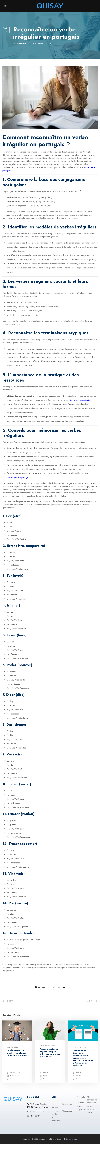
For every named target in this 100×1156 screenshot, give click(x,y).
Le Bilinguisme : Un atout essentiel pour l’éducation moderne (17, 1053)
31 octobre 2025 (81, 1047)
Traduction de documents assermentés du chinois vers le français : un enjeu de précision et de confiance (83, 1058)
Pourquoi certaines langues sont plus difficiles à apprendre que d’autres (50, 1053)
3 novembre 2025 (48, 1046)
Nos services (55, 1105)
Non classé (38, 43)
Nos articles (67, 1104)
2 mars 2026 (12, 1047)
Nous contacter (56, 1119)
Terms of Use (71, 1139)
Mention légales (55, 1112)
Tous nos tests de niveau (90, 1109)
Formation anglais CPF (81, 1108)
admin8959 (21, 43)
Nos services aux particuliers (92, 1099)
